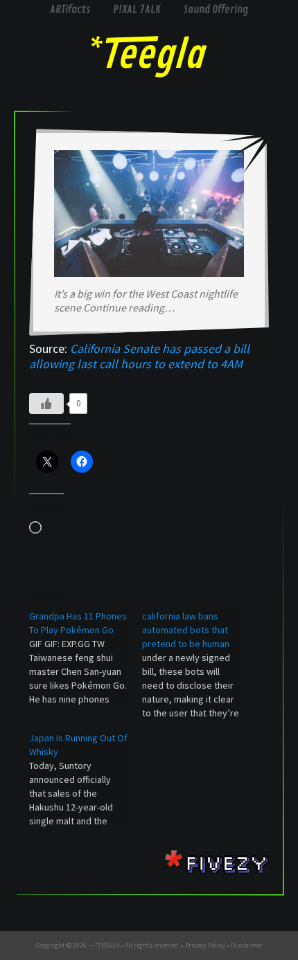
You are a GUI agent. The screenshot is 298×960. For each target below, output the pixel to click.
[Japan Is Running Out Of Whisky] (85, 779)
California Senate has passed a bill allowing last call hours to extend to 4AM (139, 356)
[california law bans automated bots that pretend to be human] (198, 664)
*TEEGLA (107, 945)
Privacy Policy (205, 945)
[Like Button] (46, 403)
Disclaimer (247, 945)
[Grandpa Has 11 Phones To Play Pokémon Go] (85, 657)
